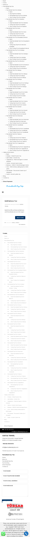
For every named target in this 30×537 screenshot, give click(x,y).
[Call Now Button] (26, 533)
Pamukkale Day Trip (9, 240)
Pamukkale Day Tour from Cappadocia (16, 385)
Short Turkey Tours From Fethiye (18, 321)
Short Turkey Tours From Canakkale (15, 370)
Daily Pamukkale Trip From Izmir (18, 263)
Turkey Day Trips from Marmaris (18, 357)
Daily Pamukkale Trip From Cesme (19, 336)
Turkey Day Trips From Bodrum (18, 300)
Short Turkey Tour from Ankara (18, 249)
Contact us (6, 421)
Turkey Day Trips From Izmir (17, 265)
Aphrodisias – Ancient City (14, 399)
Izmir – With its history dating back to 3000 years (15, 410)
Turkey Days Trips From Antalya (18, 290)
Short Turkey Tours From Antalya (18, 292)
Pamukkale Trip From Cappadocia (16, 382)
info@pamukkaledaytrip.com (20, 431)
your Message (8, 485)
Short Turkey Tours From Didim (18, 332)
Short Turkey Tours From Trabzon (18, 380)
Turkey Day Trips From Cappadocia (19, 388)
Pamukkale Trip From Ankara (14, 242)
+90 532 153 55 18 (8, 429)
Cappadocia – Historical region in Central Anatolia (16, 402)
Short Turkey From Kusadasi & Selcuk (17, 281)
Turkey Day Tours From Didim (18, 330)
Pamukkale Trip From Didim (14, 323)
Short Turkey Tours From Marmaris (19, 359)
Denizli (17, 222)
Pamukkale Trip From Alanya (14, 305)
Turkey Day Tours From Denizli (18, 347)
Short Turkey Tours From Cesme (18, 340)
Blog (5, 419)
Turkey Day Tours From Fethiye (18, 319)
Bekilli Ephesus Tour (11, 201)
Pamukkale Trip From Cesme (14, 334)
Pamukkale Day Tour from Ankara (19, 246)
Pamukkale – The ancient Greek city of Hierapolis (15, 414)
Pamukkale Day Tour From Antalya (16, 284)
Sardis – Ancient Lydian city (14, 417)
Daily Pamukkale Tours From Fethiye (16, 316)
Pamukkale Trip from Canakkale (15, 361)
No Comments (22, 224)
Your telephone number (11, 476)
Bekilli (13, 222)
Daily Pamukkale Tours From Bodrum (16, 297)
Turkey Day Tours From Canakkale (19, 367)
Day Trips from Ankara (16, 244)
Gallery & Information (9, 394)
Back (4, 1)
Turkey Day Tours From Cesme (18, 338)
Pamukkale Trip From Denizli (14, 342)
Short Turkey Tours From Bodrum (18, 302)
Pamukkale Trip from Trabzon (15, 374)
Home (5, 236)
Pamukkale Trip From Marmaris (15, 351)
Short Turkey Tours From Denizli (18, 349)
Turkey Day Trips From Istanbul (18, 257)
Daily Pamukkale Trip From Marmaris (16, 354)
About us (6, 238)
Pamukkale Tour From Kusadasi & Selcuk (17, 270)
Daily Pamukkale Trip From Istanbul (16, 254)
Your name (6, 471)
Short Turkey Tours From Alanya (18, 311)
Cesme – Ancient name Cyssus (15, 405)
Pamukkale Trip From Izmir (14, 261)
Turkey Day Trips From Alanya (18, 309)
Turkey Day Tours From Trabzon (18, 376)
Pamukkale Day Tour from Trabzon (19, 378)
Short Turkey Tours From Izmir (18, 268)
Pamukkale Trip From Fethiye (14, 313)
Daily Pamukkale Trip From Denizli (19, 345)
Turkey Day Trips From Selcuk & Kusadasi (17, 277)
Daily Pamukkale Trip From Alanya (19, 307)
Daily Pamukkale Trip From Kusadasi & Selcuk (16, 273)
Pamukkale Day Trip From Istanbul (16, 251)
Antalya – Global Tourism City (14, 397)
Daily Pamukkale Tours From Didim (16, 326)
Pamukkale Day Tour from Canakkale (16, 364)
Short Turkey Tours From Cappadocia (15, 391)
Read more (20, 217)
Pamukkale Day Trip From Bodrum (16, 294)
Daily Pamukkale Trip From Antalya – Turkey (16, 287)
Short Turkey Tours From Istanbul (18, 259)
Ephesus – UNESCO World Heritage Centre (17, 407)
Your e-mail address (10, 480)
